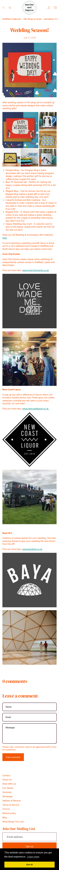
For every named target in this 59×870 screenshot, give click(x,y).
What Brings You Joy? (13, 821)
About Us (7, 779)
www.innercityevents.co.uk (35, 270)
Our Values (7, 788)
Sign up (29, 846)
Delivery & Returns (11, 800)
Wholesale (7, 796)
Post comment (13, 757)
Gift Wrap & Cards (32, 19)
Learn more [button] (33, 856)
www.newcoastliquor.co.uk (35, 408)
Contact (6, 775)
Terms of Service (10, 804)
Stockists (6, 792)
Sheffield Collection (11, 19)
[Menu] (3, 7)
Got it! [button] (29, 864)
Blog (4, 817)
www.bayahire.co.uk (32, 549)
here (4, 238)
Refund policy (9, 813)
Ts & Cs (6, 809)
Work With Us (9, 783)
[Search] (10, 7)
